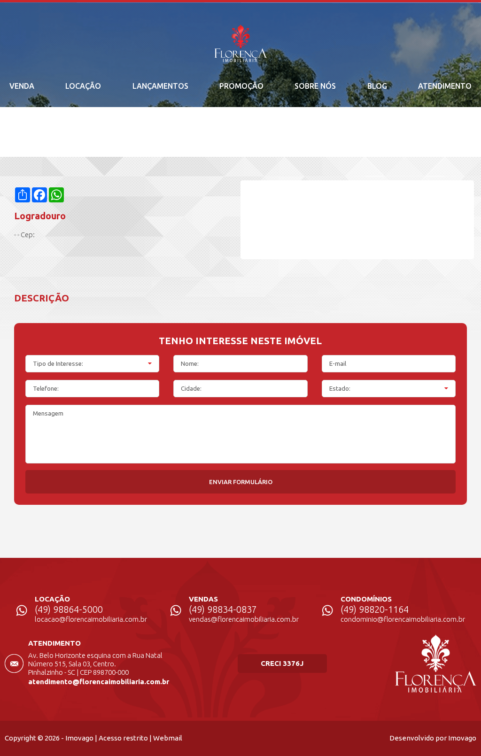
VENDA (21, 86)
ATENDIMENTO (445, 86)
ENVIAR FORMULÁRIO (240, 481)
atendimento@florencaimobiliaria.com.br (98, 682)
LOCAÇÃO (83, 86)
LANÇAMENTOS (160, 86)
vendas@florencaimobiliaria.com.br (244, 619)
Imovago (79, 738)
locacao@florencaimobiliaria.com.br (91, 619)
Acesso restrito (123, 738)
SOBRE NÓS (315, 86)
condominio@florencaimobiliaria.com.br (403, 619)
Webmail (167, 738)
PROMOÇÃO (241, 86)
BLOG (377, 86)
